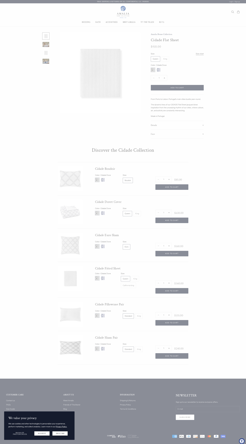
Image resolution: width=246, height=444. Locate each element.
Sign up (237, 2)
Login (231, 2)
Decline (60, 433)
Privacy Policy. (61, 426)
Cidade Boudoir (105, 169)
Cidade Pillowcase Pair (109, 304)
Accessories (112, 22)
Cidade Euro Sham (107, 235)
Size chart (200, 54)
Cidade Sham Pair (106, 338)
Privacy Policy (125, 405)
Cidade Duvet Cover (108, 202)
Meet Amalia (129, 22)
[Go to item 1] (45, 36)
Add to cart (177, 88)
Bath (97, 22)
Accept (42, 433)
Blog (161, 22)
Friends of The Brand (71, 405)
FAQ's (8, 405)
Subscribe (185, 417)
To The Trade (147, 22)
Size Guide (10, 409)
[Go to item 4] (45, 61)
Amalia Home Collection (161, 34)
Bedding (86, 22)
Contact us (10, 400)
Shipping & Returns (128, 400)
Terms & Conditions (128, 409)
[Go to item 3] (45, 52)
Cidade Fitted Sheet (108, 268)
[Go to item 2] (45, 44)
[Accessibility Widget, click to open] (242, 441)
